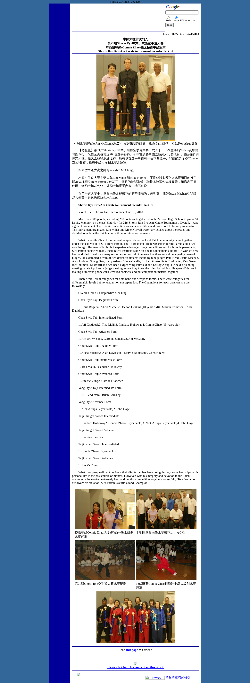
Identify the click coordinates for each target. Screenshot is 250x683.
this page (132, 650)
